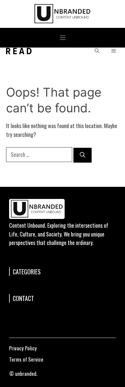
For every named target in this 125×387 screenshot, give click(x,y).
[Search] (82, 155)
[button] (97, 51)
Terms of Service (26, 359)
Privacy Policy (23, 348)
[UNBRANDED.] (19, 51)
